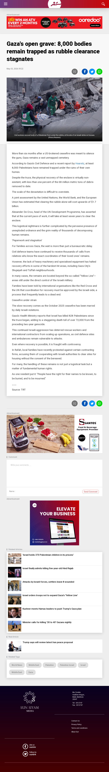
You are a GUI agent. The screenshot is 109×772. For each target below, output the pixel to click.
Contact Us (75, 721)
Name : (12, 491)
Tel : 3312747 (77, 703)
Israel (83, 665)
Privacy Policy (76, 724)
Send (90, 492)
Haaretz (79, 163)
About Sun (75, 732)
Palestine (49, 665)
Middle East (34, 665)
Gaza (30, 672)
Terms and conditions (79, 728)
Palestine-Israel (67, 665)
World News (17, 665)
